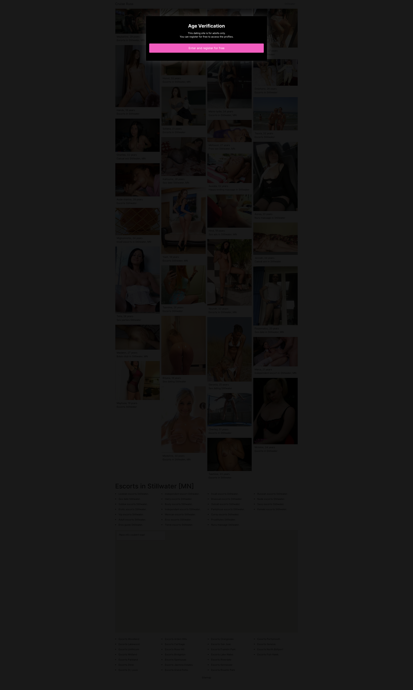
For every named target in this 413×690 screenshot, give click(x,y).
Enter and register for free (206, 48)
